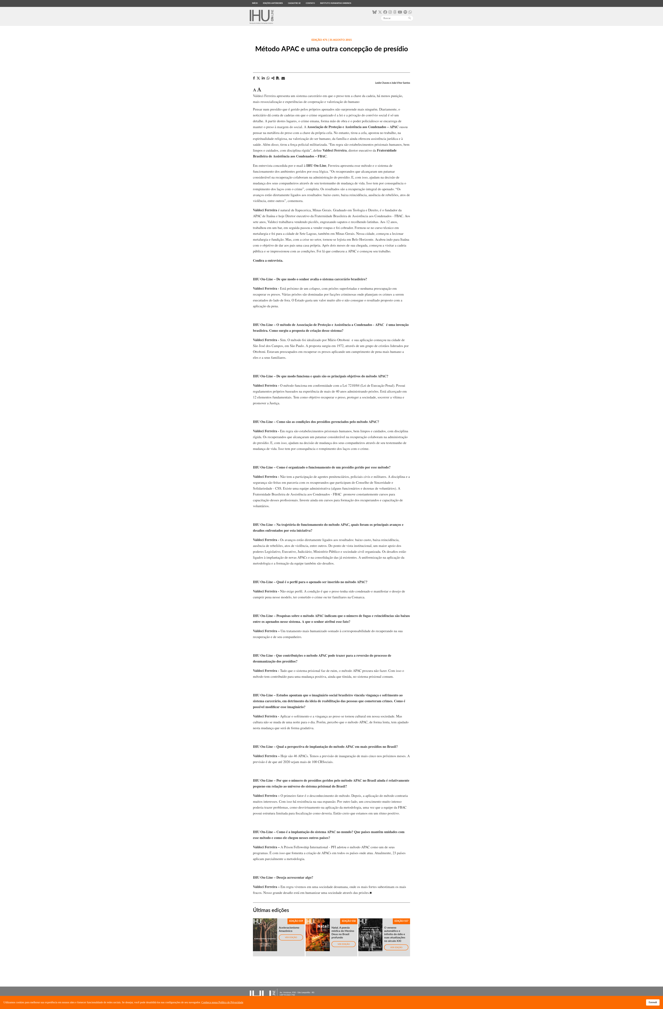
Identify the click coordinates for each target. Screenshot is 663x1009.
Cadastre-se (294, 3)
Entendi (653, 1002)
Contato (310, 3)
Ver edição (291, 937)
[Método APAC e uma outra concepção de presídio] (273, 78)
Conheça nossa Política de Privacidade (222, 1002)
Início (255, 3)
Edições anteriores (273, 3)
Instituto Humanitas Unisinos (335, 3)
